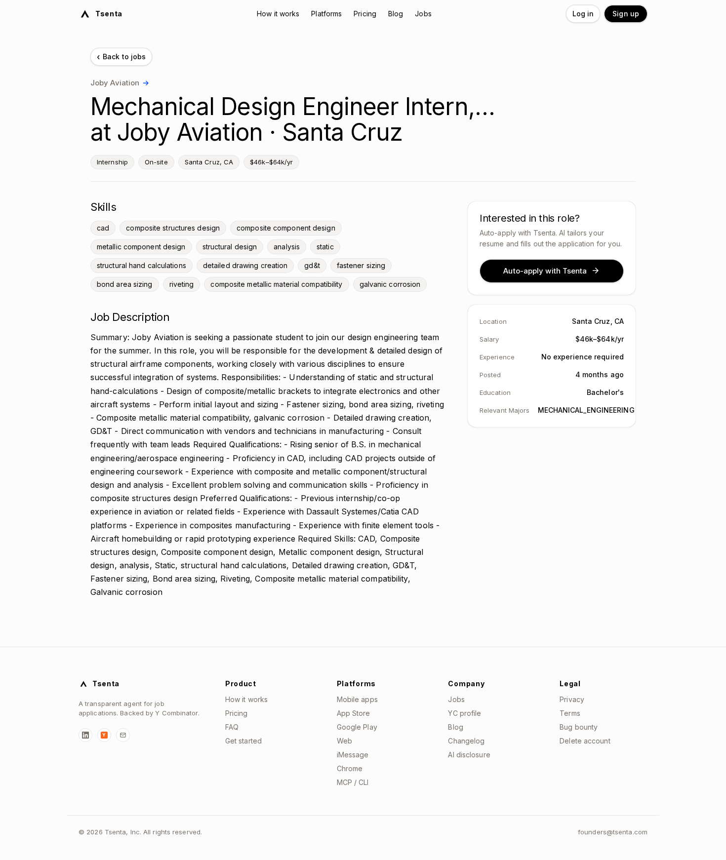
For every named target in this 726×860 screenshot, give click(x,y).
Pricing (365, 13)
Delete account (585, 741)
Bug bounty (579, 727)
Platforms (326, 13)
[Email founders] (123, 735)
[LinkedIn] (85, 735)
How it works (278, 13)
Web (344, 741)
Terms (570, 713)
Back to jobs (121, 57)
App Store (353, 713)
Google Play (357, 727)
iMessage (353, 754)
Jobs (423, 13)
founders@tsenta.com (612, 832)
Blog (395, 13)
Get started (243, 741)
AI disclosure (469, 754)
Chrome (350, 768)
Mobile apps (357, 699)
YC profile (464, 713)
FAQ (232, 727)
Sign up (625, 13)
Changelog (466, 741)
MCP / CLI (353, 782)
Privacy (572, 699)
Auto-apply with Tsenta (545, 270)
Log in (583, 13)
